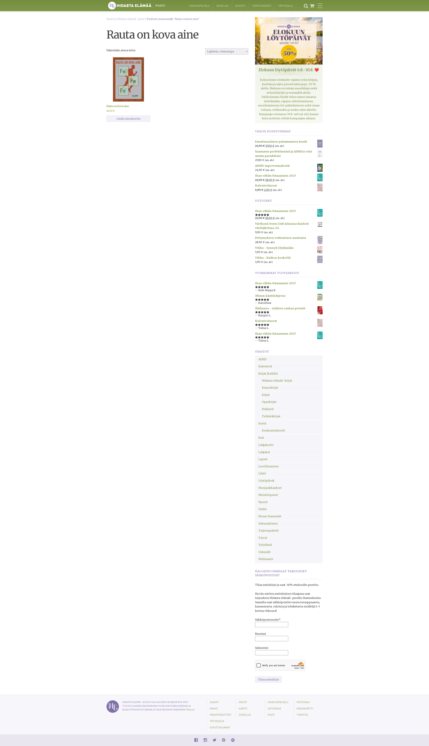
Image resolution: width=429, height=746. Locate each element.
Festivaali (303, 702)
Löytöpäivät (266, 480)
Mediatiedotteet (221, 714)
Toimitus (302, 714)
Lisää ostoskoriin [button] (128, 118)
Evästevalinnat (220, 727)
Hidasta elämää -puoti (130, 19)
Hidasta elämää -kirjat (277, 380)
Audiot (214, 702)
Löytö (262, 473)
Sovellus (222, 5)
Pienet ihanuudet (269, 516)
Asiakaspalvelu (199, 5)
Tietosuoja (217, 721)
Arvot (243, 702)
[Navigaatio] (320, 6)
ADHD (262, 359)
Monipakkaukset (270, 487)
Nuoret (263, 502)
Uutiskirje (274, 708)
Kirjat (266, 394)
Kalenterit (265, 366)
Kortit (262, 423)
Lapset (262, 459)
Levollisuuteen (268, 466)
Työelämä (265, 544)
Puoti (271, 714)
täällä (190, 709)
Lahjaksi (264, 452)
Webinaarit (265, 559)
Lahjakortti (265, 445)
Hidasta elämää (144, 5)
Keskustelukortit (273, 430)
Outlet (262, 509)
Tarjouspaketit (268, 530)
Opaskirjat (269, 401)
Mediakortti (305, 708)
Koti (261, 437)
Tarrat (262, 537)
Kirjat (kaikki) (268, 373)
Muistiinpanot (268, 494)
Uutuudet (264, 552)
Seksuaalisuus (268, 523)
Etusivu (110, 19)
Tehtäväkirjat (271, 416)
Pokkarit (268, 409)
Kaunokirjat (270, 387)
